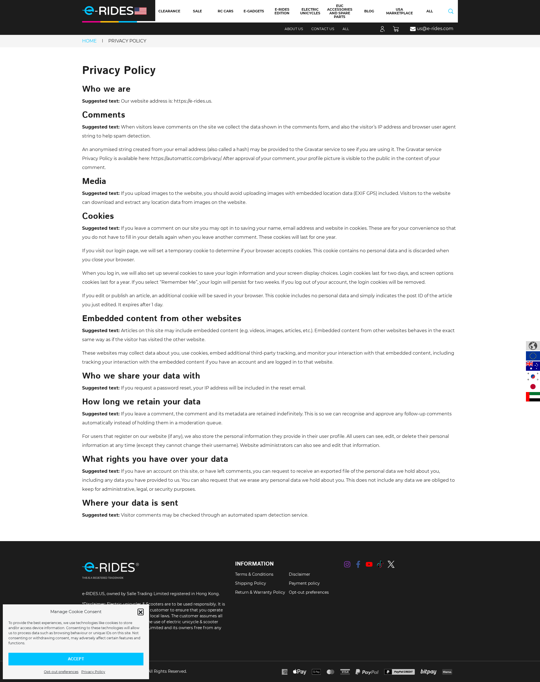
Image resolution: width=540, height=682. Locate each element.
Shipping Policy (250, 583)
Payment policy (304, 583)
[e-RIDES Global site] (533, 346)
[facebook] (358, 564)
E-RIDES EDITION (281, 11)
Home (89, 41)
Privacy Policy (93, 672)
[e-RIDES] (118, 10)
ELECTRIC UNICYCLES (310, 11)
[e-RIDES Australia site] (533, 366)
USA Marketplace (399, 11)
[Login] (382, 28)
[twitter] (391, 564)
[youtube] (369, 564)
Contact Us (322, 29)
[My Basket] (397, 28)
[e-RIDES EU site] (533, 356)
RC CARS (225, 11)
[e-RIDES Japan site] (533, 386)
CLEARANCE (169, 11)
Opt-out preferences (61, 672)
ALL (429, 11)
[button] (140, 612)
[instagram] (347, 564)
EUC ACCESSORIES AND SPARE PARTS (339, 11)
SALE (197, 11)
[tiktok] (380, 564)
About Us (294, 29)
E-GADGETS (254, 11)
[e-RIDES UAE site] (533, 396)
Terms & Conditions (254, 574)
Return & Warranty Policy (260, 592)
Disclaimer (299, 574)
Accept (76, 659)
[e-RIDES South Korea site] (533, 376)
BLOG (369, 11)
